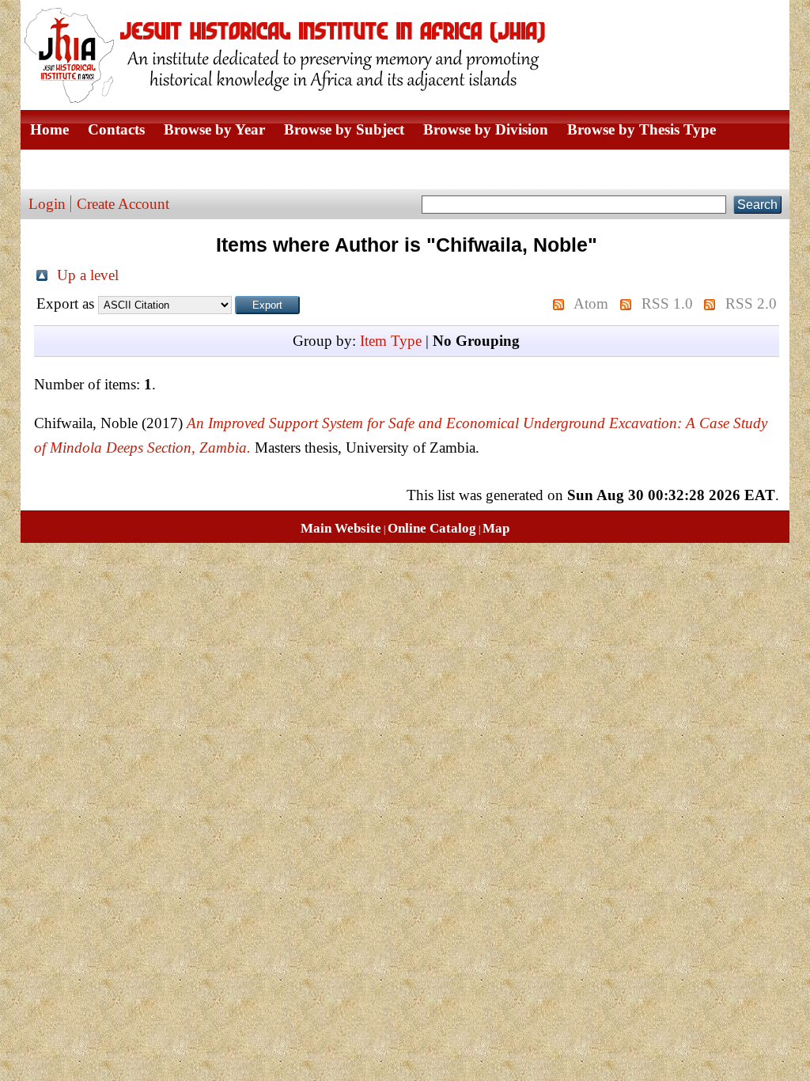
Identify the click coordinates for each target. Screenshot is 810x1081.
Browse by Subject (344, 129)
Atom (590, 303)
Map (496, 528)
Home (49, 129)
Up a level (88, 275)
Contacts (116, 129)
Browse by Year (214, 129)
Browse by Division (485, 129)
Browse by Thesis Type (641, 129)
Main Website (341, 528)
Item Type (391, 340)
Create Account (123, 203)
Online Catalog (432, 528)
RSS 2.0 (751, 303)
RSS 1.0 (667, 303)
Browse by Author (89, 169)
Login (47, 203)
